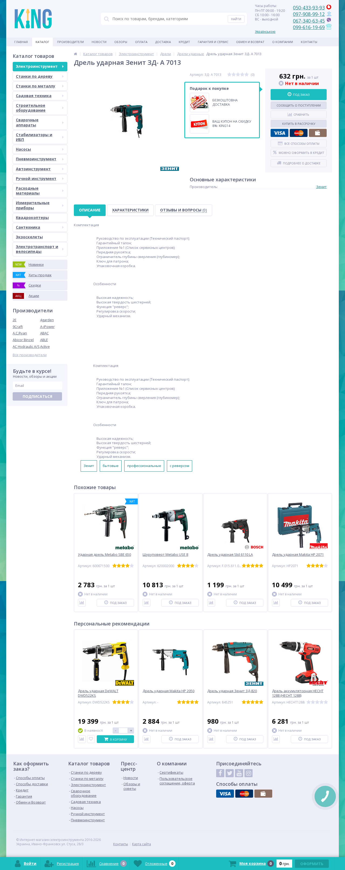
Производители (70, 42)
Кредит (184, 42)
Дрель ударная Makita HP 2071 (298, 554)
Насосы (23, 149)
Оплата (141, 42)
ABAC (44, 333)
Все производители (30, 355)
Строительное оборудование (31, 108)
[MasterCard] (299, 133)
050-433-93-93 (309, 7)
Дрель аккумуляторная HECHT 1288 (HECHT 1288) (297, 693)
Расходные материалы (28, 191)
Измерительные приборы (33, 205)
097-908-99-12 (309, 14)
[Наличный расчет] (318, 133)
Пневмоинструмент (36, 158)
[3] (238, 74)
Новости (99, 42)
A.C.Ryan (20, 333)
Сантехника (28, 227)
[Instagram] (248, 773)
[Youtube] (239, 773)
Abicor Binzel (23, 339)
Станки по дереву (34, 76)
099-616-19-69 (309, 27)
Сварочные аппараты (27, 122)
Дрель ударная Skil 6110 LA (230, 554)
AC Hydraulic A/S (26, 346)
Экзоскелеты (29, 236)
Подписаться (37, 396)
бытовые (111, 465)
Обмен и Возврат (250, 42)
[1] (229, 74)
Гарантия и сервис (213, 42)
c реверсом (179, 465)
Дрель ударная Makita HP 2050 (168, 691)
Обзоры (120, 42)
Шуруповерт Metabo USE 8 (165, 554)
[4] (242, 74)
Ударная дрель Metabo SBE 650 (104, 554)
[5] (246, 74)
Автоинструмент (33, 168)
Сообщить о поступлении (299, 105)
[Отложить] (91, 739)
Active (45, 346)
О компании (282, 42)
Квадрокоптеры (32, 217)
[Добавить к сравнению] (82, 603)
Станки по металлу (35, 86)
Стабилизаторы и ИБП (34, 137)
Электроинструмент (37, 66)
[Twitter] (230, 773)
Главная (21, 42)
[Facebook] (220, 773)
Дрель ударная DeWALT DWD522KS (98, 693)
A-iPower (47, 326)
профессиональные (144, 465)
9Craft (18, 326)
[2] (234, 74)
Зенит (321, 186)
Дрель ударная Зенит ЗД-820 (232, 691)
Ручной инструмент (36, 178)
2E (14, 319)
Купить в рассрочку (298, 124)
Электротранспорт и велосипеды (37, 249)
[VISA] (279, 133)
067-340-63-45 (309, 20)
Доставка (163, 42)
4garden (47, 319)
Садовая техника (33, 95)
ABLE (44, 339)
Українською (265, 31)
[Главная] (75, 53)
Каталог (42, 42)
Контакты (309, 42)
